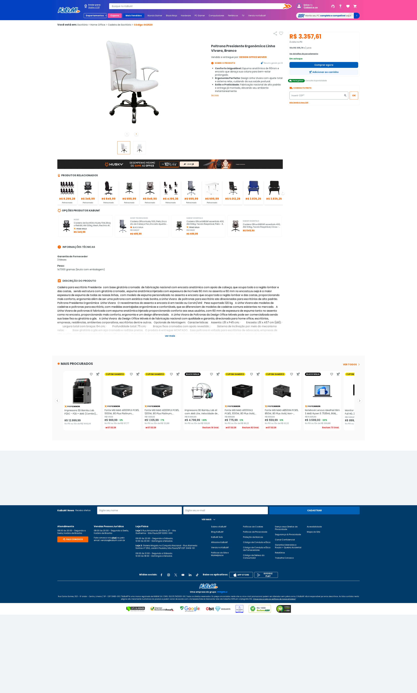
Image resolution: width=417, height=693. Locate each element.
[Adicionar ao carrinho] (98, 374)
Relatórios (280, 552)
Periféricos (233, 15)
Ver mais (215, 95)
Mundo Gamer (155, 15)
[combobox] (198, 6)
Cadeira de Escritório (120, 24)
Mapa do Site (313, 531)
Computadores (216, 15)
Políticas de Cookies (253, 526)
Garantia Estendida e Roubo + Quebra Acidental (288, 546)
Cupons (114, 15)
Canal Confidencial (285, 539)
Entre (306, 5)
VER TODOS (350, 364)
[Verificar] (135, 608)
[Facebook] (161, 575)
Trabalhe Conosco (284, 557)
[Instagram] (169, 575)
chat (114, 537)
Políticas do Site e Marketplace (220, 554)
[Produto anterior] (57, 400)
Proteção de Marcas (253, 537)
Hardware (186, 15)
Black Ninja (171, 15)
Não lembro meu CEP (298, 102)
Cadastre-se (311, 7)
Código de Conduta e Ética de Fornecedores (256, 548)
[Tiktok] (197, 575)
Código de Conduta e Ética (256, 542)
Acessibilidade (314, 526)
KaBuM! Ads (217, 537)
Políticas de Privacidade (255, 531)
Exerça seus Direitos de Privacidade (286, 528)
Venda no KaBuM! (257, 15)
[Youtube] (183, 575)
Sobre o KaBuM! (218, 526)
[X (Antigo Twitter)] (176, 575)
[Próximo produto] (359, 400)
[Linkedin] (190, 575)
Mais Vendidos (134, 15)
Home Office (98, 24)
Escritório (84, 24)
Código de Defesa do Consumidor (253, 556)
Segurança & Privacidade (288, 534)
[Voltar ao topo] (208, 586)
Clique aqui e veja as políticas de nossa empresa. (274, 599)
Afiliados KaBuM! (219, 542)
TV (243, 15)
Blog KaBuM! (217, 531)
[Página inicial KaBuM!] (68, 10)
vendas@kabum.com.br (113, 540)
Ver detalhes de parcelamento (303, 54)
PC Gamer (200, 15)
